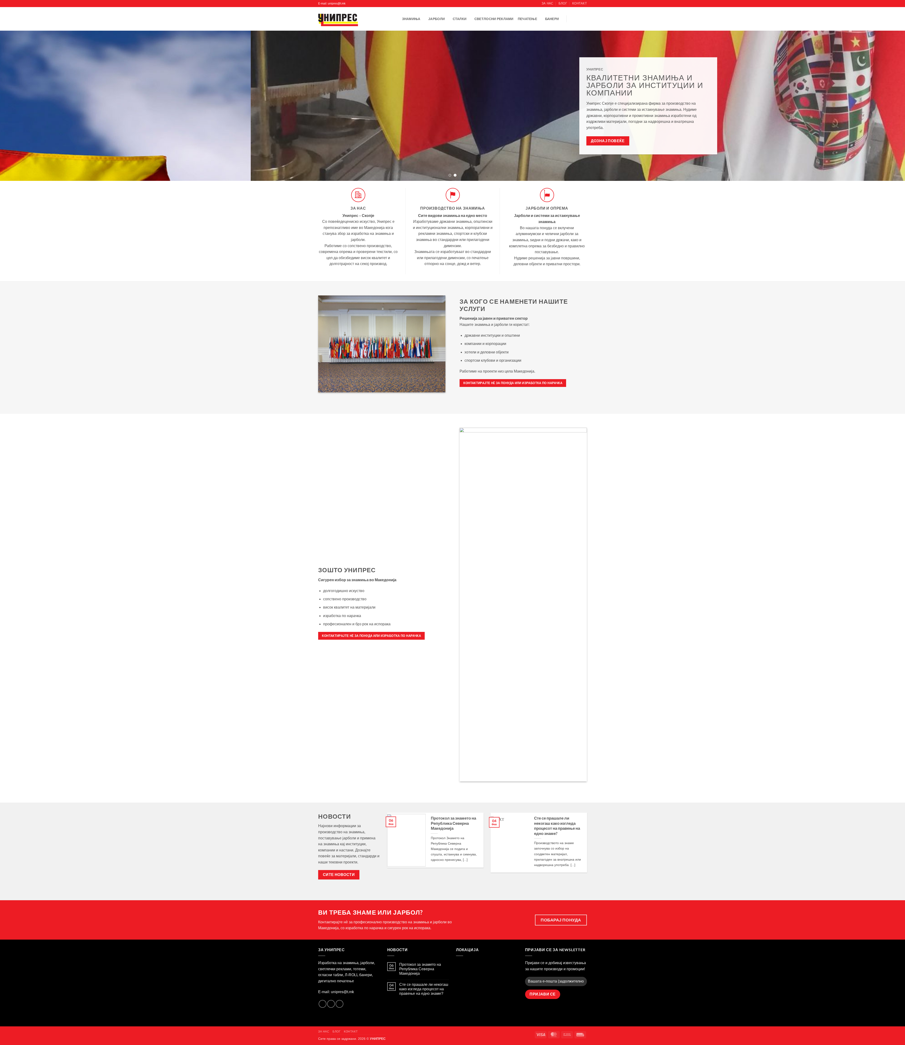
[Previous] (24, 106)
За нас (547, 3)
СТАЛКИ (460, 19)
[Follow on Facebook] (571, 19)
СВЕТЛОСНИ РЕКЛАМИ (494, 19)
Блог (563, 3)
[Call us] (584, 19)
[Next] (881, 106)
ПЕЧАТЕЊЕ (527, 19)
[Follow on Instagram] (331, 1004)
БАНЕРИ (552, 19)
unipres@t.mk (342, 992)
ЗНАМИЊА (411, 19)
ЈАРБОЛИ (436, 19)
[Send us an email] (578, 19)
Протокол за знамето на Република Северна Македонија (453, 823)
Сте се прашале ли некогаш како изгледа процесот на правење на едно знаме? (557, 826)
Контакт (579, 3)
